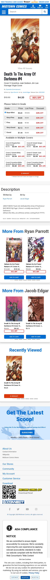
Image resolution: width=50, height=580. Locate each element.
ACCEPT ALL (25, 577)
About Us (7, 448)
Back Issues (34, 437)
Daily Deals (23, 437)
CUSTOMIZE (14, 577)
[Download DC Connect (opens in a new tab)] (26, 502)
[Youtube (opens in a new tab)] (27, 509)
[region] (5, 252)
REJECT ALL (35, 577)
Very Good (11, 127)
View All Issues (25, 68)
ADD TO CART (14, 277)
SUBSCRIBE (27, 432)
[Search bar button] (45, 11)
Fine (8, 122)
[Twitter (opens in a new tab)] (18, 509)
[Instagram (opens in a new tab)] (36, 509)
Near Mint (11, 112)
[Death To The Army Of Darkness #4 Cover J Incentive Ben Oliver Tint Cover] (36, 308)
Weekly (14, 437)
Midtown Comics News (11, 457)
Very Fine (10, 117)
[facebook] (9, 509)
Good (9, 132)
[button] (33, 7)
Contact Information (10, 452)
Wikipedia (6, 454)
